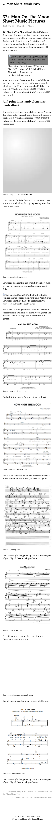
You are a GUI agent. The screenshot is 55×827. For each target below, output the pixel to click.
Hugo (24, 819)
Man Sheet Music (25, 25)
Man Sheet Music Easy (23, 4)
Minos (40, 819)
